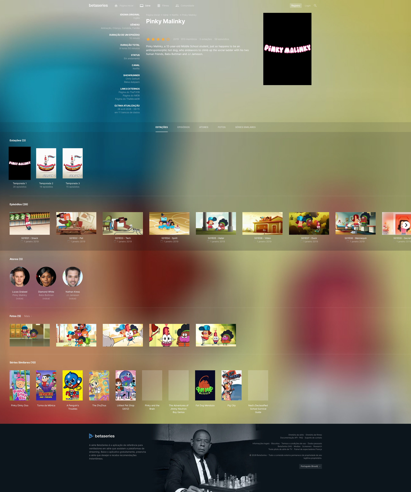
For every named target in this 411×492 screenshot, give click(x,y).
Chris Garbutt (133, 78)
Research (317, 446)
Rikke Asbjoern (132, 82)
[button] (20, 283)
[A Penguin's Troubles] (73, 385)
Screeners (306, 446)
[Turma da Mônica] (46, 385)
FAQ (301, 437)
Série (165, 14)
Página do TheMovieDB (127, 98)
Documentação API (289, 437)
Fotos (222, 127)
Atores (203, 127)
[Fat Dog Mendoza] (205, 385)
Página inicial (153, 14)
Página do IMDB (131, 95)
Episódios (183, 127)
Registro (295, 5)
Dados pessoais (315, 443)
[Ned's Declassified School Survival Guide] (258, 385)
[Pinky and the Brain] (152, 385)
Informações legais (261, 443)
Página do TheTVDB (129, 92)
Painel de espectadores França (308, 449)
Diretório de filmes (314, 435)
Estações (162, 127)
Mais (27, 316)
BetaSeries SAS (285, 446)
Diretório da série (296, 435)
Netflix (175, 14)
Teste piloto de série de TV (280, 449)
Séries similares (245, 127)
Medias (297, 446)
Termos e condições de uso (293, 443)
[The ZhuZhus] (99, 385)
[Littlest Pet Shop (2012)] (126, 385)
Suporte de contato (313, 437)
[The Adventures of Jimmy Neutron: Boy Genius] (179, 385)
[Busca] (315, 6)
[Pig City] (232, 385)
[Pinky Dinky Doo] (20, 385)
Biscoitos (275, 443)
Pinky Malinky (189, 14)
